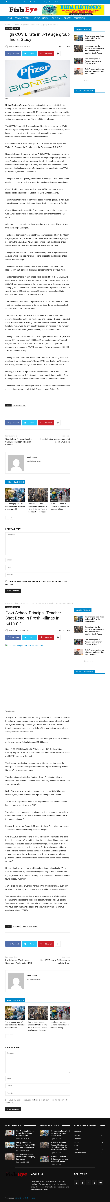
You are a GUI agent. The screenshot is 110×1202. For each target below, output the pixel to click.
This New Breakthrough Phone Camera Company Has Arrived (25, 1157)
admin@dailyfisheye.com (25, 1198)
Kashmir (16, 25)
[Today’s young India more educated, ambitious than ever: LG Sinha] (78, 71)
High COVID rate (19, 405)
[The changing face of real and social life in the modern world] (15, 495)
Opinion (56, 18)
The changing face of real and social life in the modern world (15, 506)
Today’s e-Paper (23, 18)
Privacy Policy (54, 2)
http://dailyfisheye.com (34, 461)
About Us (8, 2)
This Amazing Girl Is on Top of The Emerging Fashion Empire (25, 1133)
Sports (67, 18)
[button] (101, 18)
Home (9, 18)
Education (79, 18)
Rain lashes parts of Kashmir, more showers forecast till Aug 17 (59, 506)
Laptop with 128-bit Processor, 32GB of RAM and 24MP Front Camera (25, 1145)
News (45, 18)
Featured (9, 28)
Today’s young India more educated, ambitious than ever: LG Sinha (94, 71)
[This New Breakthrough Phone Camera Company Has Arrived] (9, 1156)
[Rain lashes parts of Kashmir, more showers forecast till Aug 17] (60, 495)
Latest (36, 18)
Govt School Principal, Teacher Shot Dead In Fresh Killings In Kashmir (18, 442)
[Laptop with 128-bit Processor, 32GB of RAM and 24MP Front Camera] (9, 1145)
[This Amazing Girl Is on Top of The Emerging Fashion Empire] (9, 1133)
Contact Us (27, 2)
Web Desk (15, 47)
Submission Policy (40, 2)
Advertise (17, 2)
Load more (88, 80)
